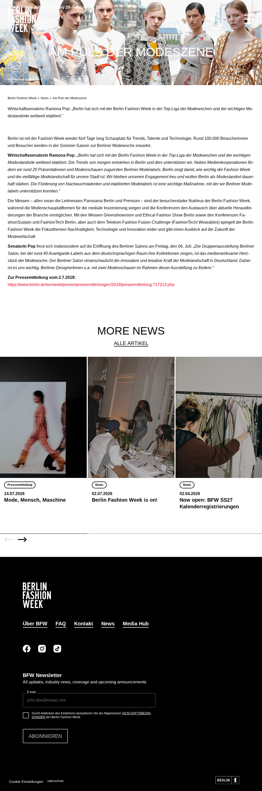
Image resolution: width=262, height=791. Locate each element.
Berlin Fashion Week (22, 98)
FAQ (61, 623)
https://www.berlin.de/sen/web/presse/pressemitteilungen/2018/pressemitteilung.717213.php (91, 284)
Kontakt (83, 623)
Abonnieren (45, 736)
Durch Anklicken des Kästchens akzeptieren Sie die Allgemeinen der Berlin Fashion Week (91, 715)
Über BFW (35, 623)
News (45, 98)
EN (213, 19)
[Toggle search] (225, 19)
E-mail (31, 692)
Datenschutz (55, 781)
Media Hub (136, 623)
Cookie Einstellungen (26, 781)
